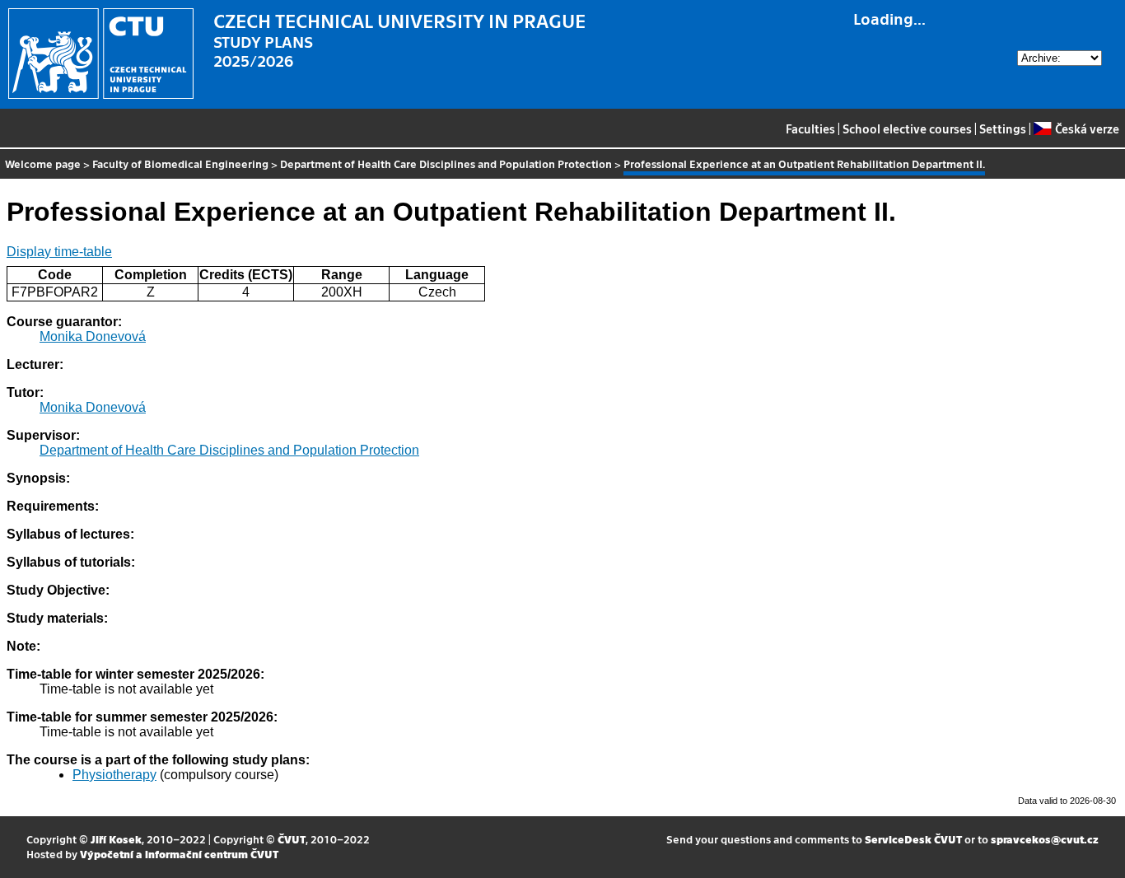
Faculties (810, 128)
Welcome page (43, 163)
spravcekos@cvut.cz (1045, 839)
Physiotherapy (114, 775)
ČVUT (292, 839)
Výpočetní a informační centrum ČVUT (179, 854)
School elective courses (907, 128)
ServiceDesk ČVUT (913, 839)
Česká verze (1086, 128)
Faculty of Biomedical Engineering (180, 163)
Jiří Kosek (116, 839)
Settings (1002, 128)
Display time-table (59, 252)
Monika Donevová (93, 336)
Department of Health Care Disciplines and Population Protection (446, 163)
